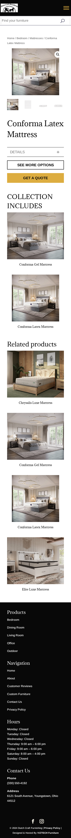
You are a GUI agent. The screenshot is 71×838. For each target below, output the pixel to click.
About (11, 678)
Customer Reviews (19, 686)
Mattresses (36, 38)
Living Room (15, 635)
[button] (57, 54)
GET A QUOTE (35, 178)
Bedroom (22, 38)
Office (11, 643)
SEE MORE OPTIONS (35, 165)
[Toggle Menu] (66, 8)
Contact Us (14, 701)
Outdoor (12, 650)
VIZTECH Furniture (48, 833)
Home (10, 38)
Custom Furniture (18, 694)
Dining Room (15, 627)
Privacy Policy (16, 709)
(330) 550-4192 (17, 783)
